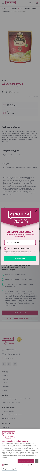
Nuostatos (15, 465)
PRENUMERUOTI (20, 258)
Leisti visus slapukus (26, 461)
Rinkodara (34, 465)
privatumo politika (25, 248)
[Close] (36, 210)
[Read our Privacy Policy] (34, 251)
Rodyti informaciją (8, 469)
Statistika (24, 465)
